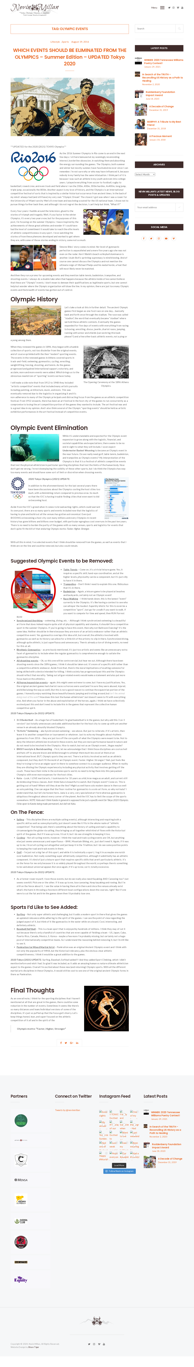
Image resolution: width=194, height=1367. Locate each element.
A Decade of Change (161, 106)
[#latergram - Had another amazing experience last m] (134, 1124)
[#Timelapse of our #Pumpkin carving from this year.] (114, 1124)
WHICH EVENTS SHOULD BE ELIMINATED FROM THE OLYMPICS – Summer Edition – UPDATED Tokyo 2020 (69, 57)
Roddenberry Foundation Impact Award (160, 93)
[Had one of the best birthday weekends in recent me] (103, 1145)
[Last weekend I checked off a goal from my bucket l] (134, 1135)
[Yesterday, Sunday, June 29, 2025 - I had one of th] (103, 1135)
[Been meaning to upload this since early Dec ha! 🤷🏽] (134, 1145)
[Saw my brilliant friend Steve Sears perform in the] (124, 1145)
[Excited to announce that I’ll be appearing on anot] (114, 1135)
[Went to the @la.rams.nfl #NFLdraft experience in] (124, 1135)
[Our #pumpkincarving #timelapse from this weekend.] (124, 1156)
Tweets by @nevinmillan (67, 1110)
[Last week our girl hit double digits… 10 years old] (114, 1145)
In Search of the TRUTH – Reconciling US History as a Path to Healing (162, 77)
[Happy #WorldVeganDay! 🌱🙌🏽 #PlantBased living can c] (103, 1156)
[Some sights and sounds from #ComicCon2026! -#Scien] (103, 1114)
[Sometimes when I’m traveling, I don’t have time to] (124, 1124)
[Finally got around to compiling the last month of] (124, 1114)
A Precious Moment (160, 136)
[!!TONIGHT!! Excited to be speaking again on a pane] (114, 1114)
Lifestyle (55, 41)
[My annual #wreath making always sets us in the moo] (103, 1124)
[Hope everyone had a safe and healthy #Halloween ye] (114, 1156)
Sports (65, 41)
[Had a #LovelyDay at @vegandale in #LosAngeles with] (134, 1156)
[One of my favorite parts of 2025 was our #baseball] (134, 1114)
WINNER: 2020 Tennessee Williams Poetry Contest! (165, 1114)
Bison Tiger (33, 1347)
